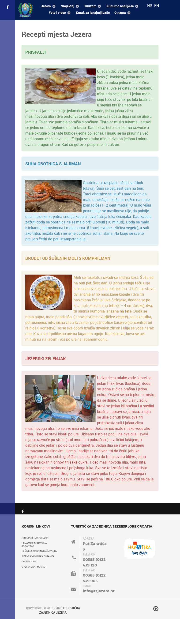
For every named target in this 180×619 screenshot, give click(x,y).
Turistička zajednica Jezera (59, 610)
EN (156, 5)
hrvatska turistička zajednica (34, 544)
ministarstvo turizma (35, 537)
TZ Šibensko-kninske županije (39, 551)
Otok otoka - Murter (34, 567)
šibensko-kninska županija (38, 556)
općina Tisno (29, 561)
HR (150, 5)
